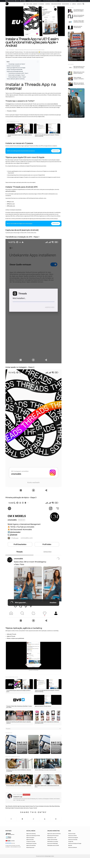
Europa (31, 806)
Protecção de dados (18, 808)
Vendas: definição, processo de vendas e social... (74, 0)
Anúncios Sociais (71, 833)
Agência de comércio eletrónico (54, 833)
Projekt (12, 808)
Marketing (57, 806)
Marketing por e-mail (51, 837)
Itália (50, 806)
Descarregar (22, 806)
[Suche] (83, 4)
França (36, 806)
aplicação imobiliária (10, 191)
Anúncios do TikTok (72, 835)
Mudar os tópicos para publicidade (15, 638)
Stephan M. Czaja (17, 796)
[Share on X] (22, 819)
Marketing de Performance (53, 835)
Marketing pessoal (30, 847)
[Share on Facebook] (11, 819)
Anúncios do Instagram (73, 837)
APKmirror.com (11, 203)
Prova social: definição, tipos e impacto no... (38, 0)
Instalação (41, 806)
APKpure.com (10, 201)
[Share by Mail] (55, 819)
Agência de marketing (31, 833)
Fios (34, 806)
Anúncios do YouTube (72, 839)
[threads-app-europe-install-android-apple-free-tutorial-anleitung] (35, 21)
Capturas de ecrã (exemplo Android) (15, 71)
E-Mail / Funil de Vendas (52, 839)
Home (7, 49)
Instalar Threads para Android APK (14, 69)
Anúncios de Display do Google (74, 843)
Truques (31, 808)
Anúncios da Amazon (72, 847)
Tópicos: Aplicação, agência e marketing (15, 78)
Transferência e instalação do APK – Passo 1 (18, 73)
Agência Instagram (30, 837)
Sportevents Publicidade (52, 843)
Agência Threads (11, 636)
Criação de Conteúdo (30, 841)
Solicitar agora (56, 150)
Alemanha (10, 806)
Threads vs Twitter (11, 110)
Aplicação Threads (11, 634)
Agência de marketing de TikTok (33, 835)
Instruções (46, 806)
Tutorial (35, 808)
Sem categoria (11, 49)
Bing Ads (70, 845)
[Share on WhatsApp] (33, 819)
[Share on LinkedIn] (44, 819)
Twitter (18, 107)
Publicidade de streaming (52, 841)
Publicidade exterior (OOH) (53, 845)
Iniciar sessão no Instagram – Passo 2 (16, 75)
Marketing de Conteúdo (31, 843)
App (18, 806)
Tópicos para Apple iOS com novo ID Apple (16, 67)
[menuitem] (9, 0)
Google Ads (70, 841)
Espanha (27, 806)
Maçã (53, 806)
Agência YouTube (30, 839)
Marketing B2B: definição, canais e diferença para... (56, 0)
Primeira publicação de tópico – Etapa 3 (17, 76)
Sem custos (26, 808)
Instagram (9, 104)
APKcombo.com (11, 206)
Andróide (15, 806)
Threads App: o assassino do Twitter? (16, 64)
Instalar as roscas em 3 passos (13, 65)
